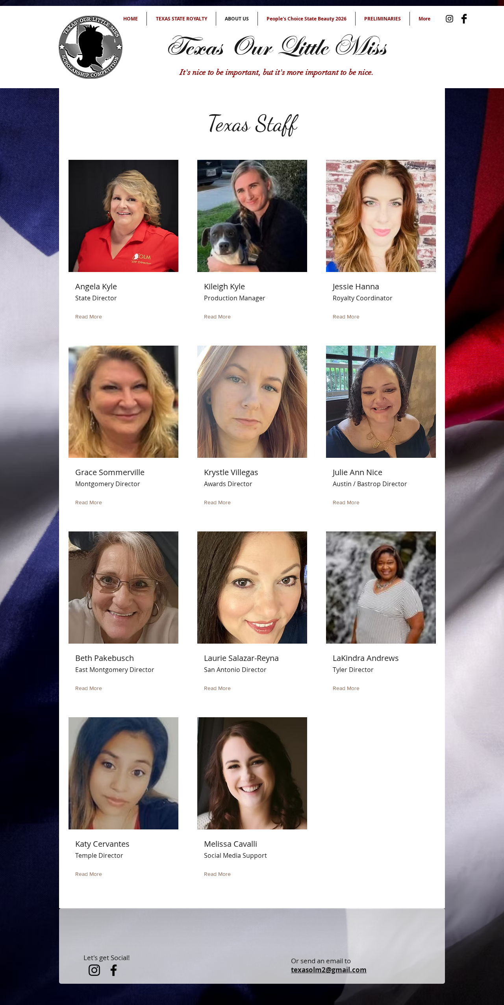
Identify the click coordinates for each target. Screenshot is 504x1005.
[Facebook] (113, 970)
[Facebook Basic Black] (464, 19)
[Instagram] (449, 19)
